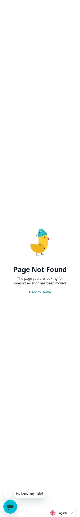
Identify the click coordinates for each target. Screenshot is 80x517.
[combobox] (62, 513)
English (62, 513)
